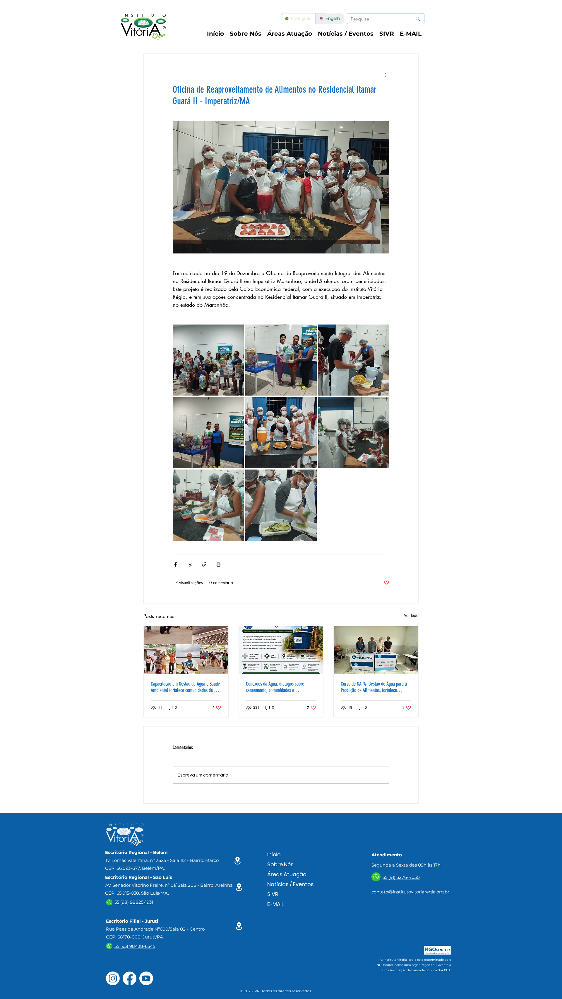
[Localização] (237, 860)
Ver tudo (411, 615)
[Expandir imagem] (208, 360)
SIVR (272, 894)
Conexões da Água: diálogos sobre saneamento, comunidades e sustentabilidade (275, 687)
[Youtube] (146, 978)
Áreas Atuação (286, 874)
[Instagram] (113, 978)
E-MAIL (275, 904)
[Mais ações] (385, 74)
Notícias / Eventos (290, 884)
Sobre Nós (280, 864)
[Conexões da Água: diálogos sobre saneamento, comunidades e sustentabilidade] (281, 650)
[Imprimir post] (218, 564)
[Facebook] (129, 978)
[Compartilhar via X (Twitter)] (190, 564)
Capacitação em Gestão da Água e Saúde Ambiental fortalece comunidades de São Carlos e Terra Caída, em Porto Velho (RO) (185, 687)
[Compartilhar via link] (204, 564)
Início (274, 854)
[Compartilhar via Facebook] (175, 564)
